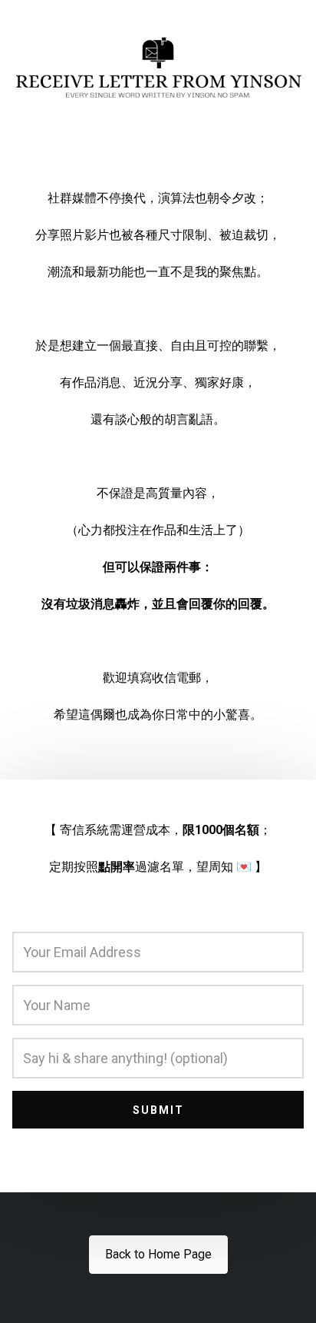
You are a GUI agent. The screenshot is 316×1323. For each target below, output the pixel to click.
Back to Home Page (158, 1254)
